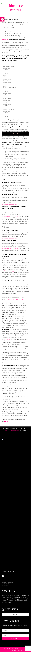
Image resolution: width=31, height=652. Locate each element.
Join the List (15, 638)
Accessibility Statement (7, 582)
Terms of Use (5, 585)
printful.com (7, 339)
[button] (2, 19)
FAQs (6, 421)
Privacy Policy (5, 583)
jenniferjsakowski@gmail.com (11, 204)
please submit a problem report (15, 299)
